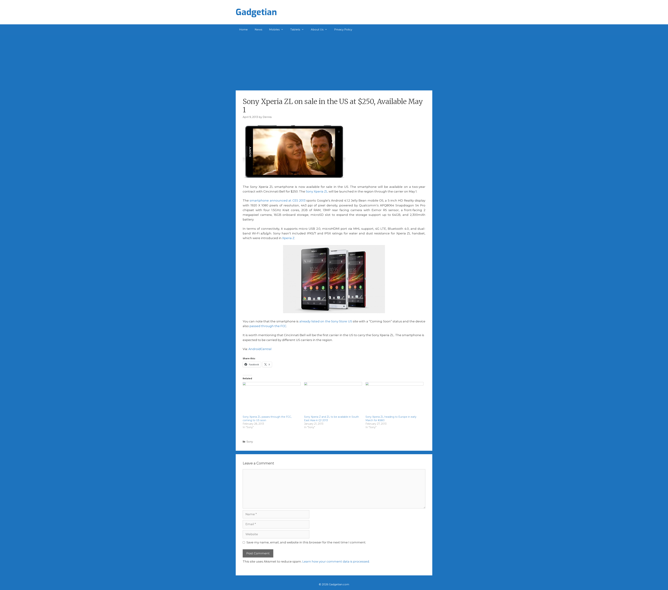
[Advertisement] (334, 61)
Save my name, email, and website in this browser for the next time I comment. (306, 542)
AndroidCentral (260, 349)
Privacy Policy (343, 29)
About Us (317, 29)
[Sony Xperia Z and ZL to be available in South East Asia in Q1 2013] (333, 398)
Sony (249, 441)
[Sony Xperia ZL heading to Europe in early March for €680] (394, 398)
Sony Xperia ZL (317, 191)
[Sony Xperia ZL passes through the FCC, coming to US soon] (272, 398)
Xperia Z (288, 238)
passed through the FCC (267, 326)
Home (243, 29)
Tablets (295, 29)
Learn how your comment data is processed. (336, 561)
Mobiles (274, 29)
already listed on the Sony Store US (325, 321)
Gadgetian (256, 12)
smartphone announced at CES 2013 (277, 200)
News (258, 29)
